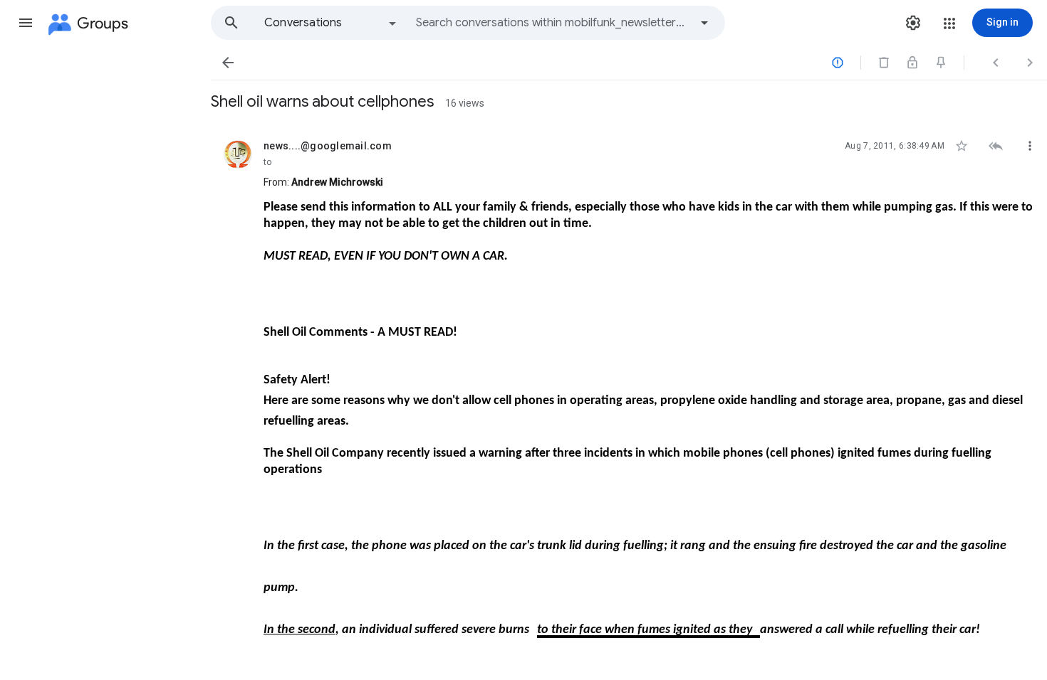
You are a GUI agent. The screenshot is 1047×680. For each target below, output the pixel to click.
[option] (331, 22)
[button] (26, 23)
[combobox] (552, 22)
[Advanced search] (704, 22)
